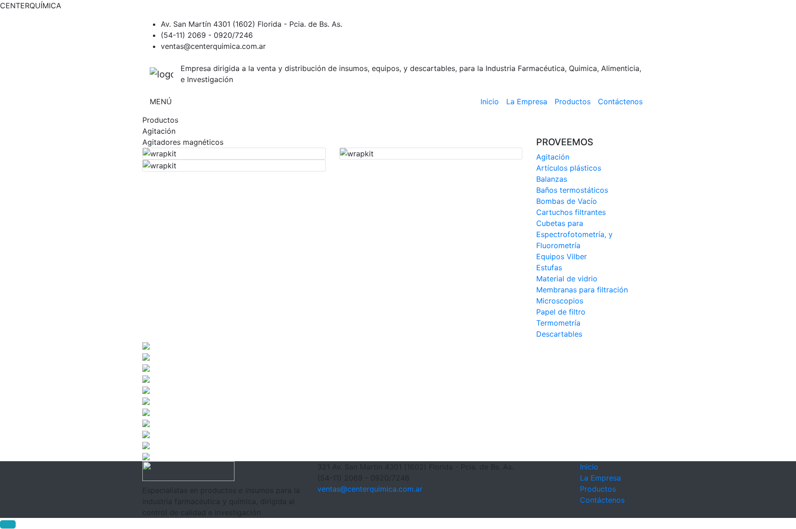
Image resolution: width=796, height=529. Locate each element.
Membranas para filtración (582, 289)
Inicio (489, 101)
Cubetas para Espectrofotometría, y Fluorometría (574, 234)
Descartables (559, 334)
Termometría (558, 322)
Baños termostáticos (572, 190)
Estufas (549, 267)
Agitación (552, 156)
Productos (573, 101)
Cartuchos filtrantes (571, 212)
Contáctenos (620, 101)
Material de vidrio (566, 278)
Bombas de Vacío (566, 201)
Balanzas (551, 179)
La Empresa (526, 101)
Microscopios (559, 300)
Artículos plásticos (568, 167)
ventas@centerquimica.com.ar (369, 488)
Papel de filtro (560, 311)
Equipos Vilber (561, 256)
